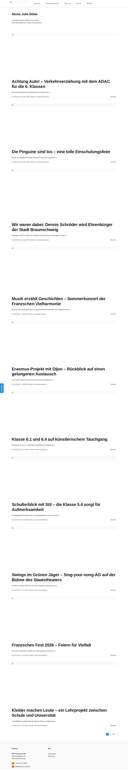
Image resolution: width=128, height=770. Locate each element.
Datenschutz (52, 753)
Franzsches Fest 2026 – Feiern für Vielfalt (51, 645)
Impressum (51, 756)
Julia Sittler (17, 96)
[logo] (18, 1)
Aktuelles (32, 96)
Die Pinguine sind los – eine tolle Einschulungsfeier (61, 151)
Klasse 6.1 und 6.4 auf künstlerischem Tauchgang (59, 439)
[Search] (124, 5)
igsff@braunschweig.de (22, 766)
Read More (113, 96)
